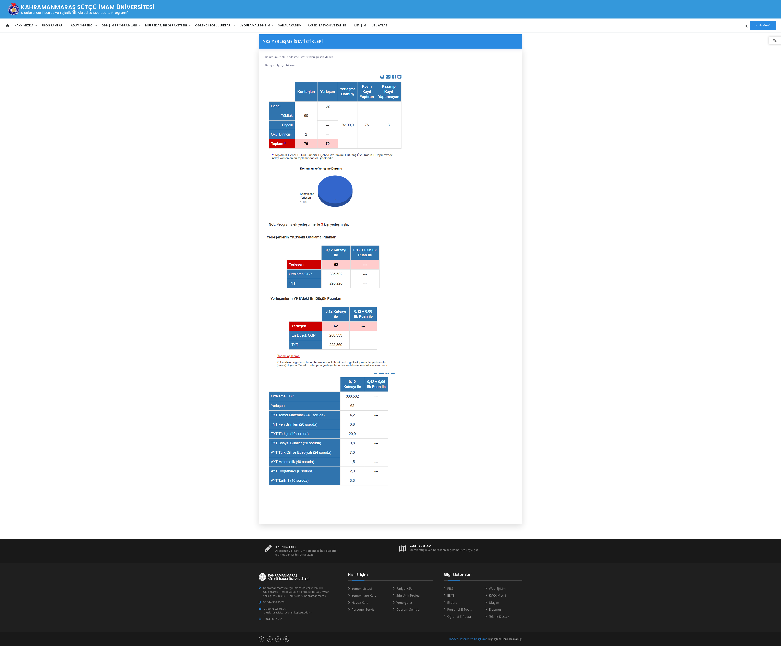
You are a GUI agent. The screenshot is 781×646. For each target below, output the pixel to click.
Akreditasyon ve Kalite (327, 25)
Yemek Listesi (362, 588)
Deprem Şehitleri (409, 609)
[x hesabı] (269, 639)
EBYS (451, 595)
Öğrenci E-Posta (459, 616)
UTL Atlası (380, 25)
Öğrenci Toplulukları (213, 25)
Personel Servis (363, 609)
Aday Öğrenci (82, 25)
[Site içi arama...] (745, 26)
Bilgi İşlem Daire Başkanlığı (505, 639)
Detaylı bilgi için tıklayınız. (281, 65)
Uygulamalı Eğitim (255, 25)
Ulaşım (494, 602)
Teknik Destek (499, 616)
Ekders (452, 602)
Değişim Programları (119, 25)
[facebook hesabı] (261, 639)
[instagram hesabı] (277, 639)
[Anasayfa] (7, 25)
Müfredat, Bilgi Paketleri (166, 25)
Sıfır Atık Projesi (408, 595)
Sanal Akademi (290, 25)
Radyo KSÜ (404, 588)
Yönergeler (404, 602)
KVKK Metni (497, 595)
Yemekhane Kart (364, 595)
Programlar (52, 25)
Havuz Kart (360, 602)
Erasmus (495, 609)
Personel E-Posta (459, 609)
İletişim (360, 25)
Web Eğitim (497, 588)
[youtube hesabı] (286, 639)
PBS (450, 588)
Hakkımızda (24, 25)
